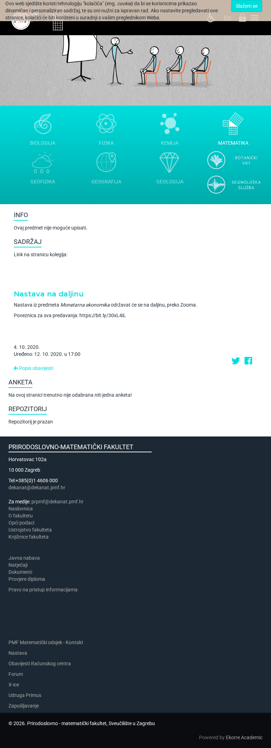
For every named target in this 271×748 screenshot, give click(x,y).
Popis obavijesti (35, 368)
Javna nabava (24, 558)
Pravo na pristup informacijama (44, 589)
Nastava (17, 653)
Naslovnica (20, 508)
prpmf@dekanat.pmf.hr (57, 501)
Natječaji (18, 565)
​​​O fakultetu (20, 515)
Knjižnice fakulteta (28, 537)
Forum (15, 674)
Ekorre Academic (244, 737)
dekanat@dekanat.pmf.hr (36, 487)
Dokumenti (20, 572)
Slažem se (247, 6)
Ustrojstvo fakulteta (30, 530)
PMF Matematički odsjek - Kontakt (45, 642)
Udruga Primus (24, 695)
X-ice (13, 684)
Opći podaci (21, 523)
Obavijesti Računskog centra (39, 663)
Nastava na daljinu (49, 294)
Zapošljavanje (23, 706)
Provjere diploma (26, 579)
